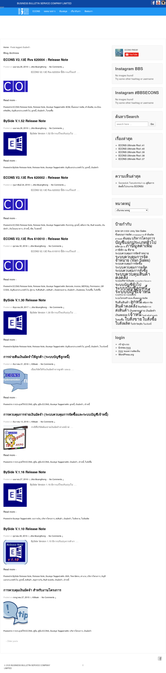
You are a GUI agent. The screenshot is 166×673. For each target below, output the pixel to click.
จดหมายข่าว (49, 11)
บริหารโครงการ (48, 518)
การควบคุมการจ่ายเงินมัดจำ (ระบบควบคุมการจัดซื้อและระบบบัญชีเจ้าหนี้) (55, 414)
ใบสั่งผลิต (85, 518)
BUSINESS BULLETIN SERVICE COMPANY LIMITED (44, 3)
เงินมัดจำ (41, 110)
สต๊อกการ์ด (84, 225)
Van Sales (141, 230)
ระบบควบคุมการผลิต (131, 267)
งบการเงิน (36, 518)
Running (69, 225)
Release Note (39, 106)
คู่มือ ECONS (43, 404)
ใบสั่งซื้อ (97, 289)
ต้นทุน (127, 238)
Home (6, 47)
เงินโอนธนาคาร (16, 228)
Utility (132, 231)
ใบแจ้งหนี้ (104, 346)
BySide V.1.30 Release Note (24, 300)
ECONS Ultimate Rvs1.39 (132, 152)
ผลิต (117, 246)
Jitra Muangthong (38, 66)
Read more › (9, 100)
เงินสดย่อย (80, 289)
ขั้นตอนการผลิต (77, 106)
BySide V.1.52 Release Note (24, 120)
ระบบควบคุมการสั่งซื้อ (131, 270)
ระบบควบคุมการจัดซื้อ (128, 263)
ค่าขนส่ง (118, 238)
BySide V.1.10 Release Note (24, 528)
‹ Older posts (12, 641)
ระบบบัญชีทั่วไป (128, 284)
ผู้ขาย (32, 289)
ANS (67, 576)
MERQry (85, 286)
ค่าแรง (83, 576)
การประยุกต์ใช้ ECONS (22, 404)
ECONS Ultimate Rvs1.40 (132, 148)
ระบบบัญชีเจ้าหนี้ (132, 291)
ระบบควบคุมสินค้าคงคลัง (132, 275)
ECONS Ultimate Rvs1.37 (132, 159)
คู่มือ (35, 404)
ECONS (36, 11)
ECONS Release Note (22, 106)
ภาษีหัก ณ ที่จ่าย (124, 250)
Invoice (77, 286)
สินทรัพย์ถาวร (144, 306)
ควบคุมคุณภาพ (138, 234)
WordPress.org (126, 354)
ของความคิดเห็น (129, 351)
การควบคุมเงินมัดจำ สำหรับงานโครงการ (32, 590)
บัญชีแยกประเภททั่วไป (21, 110)
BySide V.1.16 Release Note (24, 472)
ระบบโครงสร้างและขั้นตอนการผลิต (131, 298)
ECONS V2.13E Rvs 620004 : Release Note (35, 59)
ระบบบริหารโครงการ (143, 281)
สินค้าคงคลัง (95, 225)
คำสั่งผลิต (89, 106)
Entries (125, 347)
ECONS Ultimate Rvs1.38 (132, 155)
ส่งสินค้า (49, 289)
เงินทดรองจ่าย (60, 289)
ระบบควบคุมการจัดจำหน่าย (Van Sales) (132, 258)
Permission (95, 286)
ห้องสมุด (63, 11)
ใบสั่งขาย (76, 518)
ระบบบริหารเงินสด (124, 280)
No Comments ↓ (56, 66)
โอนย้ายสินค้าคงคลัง (149, 315)
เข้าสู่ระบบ (124, 344)
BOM (68, 106)
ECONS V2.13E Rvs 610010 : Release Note (35, 238)
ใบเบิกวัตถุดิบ (137, 323)
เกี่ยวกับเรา (76, 11)
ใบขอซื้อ (49, 110)
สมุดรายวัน (37, 579)
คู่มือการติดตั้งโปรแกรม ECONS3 (136, 184)
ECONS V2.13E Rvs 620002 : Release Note (35, 177)
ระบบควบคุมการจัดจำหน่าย (132, 253)
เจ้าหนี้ (26, 228)
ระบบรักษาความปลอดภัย (125, 294)
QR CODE (124, 231)
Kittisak (34, 364)
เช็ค (31, 228)
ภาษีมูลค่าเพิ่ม (139, 245)
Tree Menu (75, 576)
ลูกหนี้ (33, 110)
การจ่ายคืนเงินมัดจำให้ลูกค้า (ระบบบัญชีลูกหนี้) (36, 356)
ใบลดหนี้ (38, 228)
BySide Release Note (21, 167)
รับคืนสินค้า (40, 289)
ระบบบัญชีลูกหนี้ (131, 287)
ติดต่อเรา (89, 11)
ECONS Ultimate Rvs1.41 (132, 145)
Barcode (69, 286)
